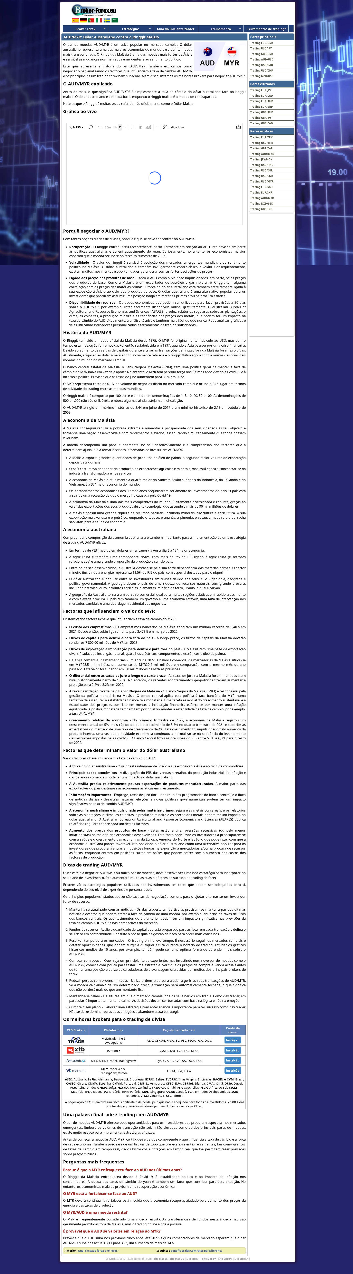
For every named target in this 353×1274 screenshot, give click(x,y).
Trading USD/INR (261, 170)
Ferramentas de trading (266, 29)
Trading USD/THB (261, 143)
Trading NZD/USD (262, 76)
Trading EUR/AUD (261, 101)
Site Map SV (209, 1258)
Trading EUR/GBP (261, 107)
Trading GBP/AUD (261, 112)
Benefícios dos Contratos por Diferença (196, 1251)
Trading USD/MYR (262, 181)
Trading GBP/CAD (261, 123)
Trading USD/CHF (261, 70)
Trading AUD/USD (262, 59)
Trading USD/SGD (261, 176)
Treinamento (221, 29)
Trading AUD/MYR (262, 198)
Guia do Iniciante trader (175, 29)
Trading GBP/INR (261, 209)
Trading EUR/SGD (261, 187)
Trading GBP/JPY (260, 118)
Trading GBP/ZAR (261, 148)
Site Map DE (177, 1258)
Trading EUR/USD (261, 43)
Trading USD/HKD (262, 165)
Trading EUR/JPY (260, 90)
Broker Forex (85, 29)
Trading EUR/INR (261, 192)
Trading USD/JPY (261, 48)
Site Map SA (241, 1258)
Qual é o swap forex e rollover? (98, 1251)
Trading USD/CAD (261, 65)
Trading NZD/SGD (261, 203)
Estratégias (130, 29)
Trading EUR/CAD (261, 95)
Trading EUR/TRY (261, 137)
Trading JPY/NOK (261, 159)
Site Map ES (161, 1258)
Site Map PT (225, 1258)
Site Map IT (193, 1258)
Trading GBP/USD (261, 54)
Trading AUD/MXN (262, 154)
